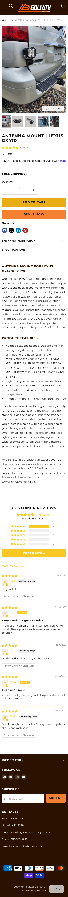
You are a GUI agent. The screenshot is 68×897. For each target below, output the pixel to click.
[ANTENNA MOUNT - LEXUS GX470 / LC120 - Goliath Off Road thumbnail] (6, 121)
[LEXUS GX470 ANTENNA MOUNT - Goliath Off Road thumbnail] (18, 121)
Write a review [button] (34, 553)
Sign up (56, 798)
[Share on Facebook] (4, 230)
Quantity (7, 181)
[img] (9, 576)
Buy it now (34, 214)
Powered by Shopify (34, 890)
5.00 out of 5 (43, 515)
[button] (18, 526)
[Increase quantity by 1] (33, 189)
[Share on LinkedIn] (18, 230)
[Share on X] (11, 230)
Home (6, 20)
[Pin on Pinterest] (25, 230)
